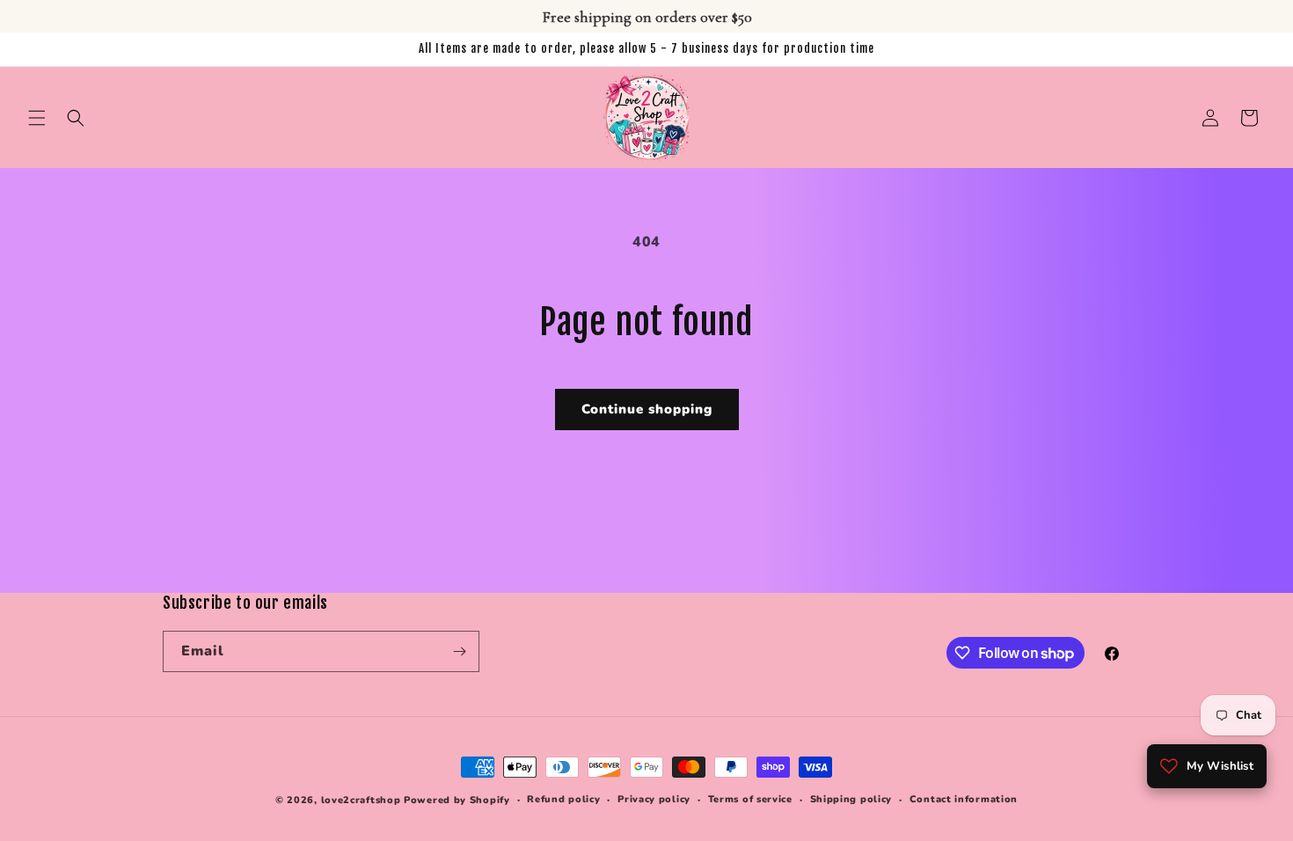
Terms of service (750, 799)
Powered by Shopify (457, 800)
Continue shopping (646, 409)
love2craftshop (361, 800)
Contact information (963, 799)
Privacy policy (653, 799)
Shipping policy (851, 799)
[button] (37, 118)
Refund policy (563, 799)
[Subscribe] (459, 651)
